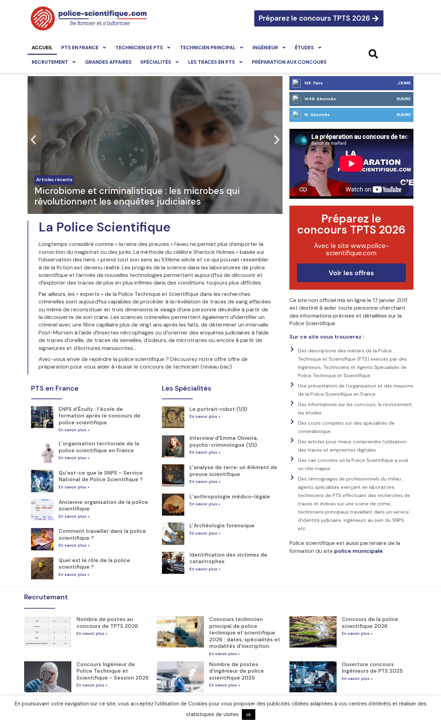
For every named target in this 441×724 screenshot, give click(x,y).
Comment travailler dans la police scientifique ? (102, 534)
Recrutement (50, 62)
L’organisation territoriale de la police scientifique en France (99, 447)
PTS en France (80, 47)
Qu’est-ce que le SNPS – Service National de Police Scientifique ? (101, 476)
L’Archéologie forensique (222, 525)
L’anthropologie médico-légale (229, 496)
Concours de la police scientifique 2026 (370, 623)
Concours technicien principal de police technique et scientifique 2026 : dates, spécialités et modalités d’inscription (244, 633)
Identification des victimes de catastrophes (228, 558)
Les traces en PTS (211, 62)
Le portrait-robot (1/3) (218, 409)
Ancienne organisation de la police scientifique (103, 506)
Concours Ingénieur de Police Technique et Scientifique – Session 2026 (112, 671)
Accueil (42, 47)
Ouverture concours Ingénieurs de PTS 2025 (372, 668)
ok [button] (248, 714)
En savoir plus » (74, 430)
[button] (33, 140)
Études (304, 47)
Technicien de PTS (139, 47)
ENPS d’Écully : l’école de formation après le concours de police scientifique (100, 416)
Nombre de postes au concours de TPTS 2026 (107, 623)
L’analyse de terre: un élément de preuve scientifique (233, 471)
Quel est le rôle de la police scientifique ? (94, 564)
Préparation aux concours (289, 62)
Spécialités (155, 62)
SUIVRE (404, 99)
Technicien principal (208, 47)
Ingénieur (265, 47)
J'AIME (404, 83)
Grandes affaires (108, 62)
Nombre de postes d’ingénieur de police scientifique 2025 (236, 671)
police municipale (358, 551)
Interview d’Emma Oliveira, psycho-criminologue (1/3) (223, 441)
